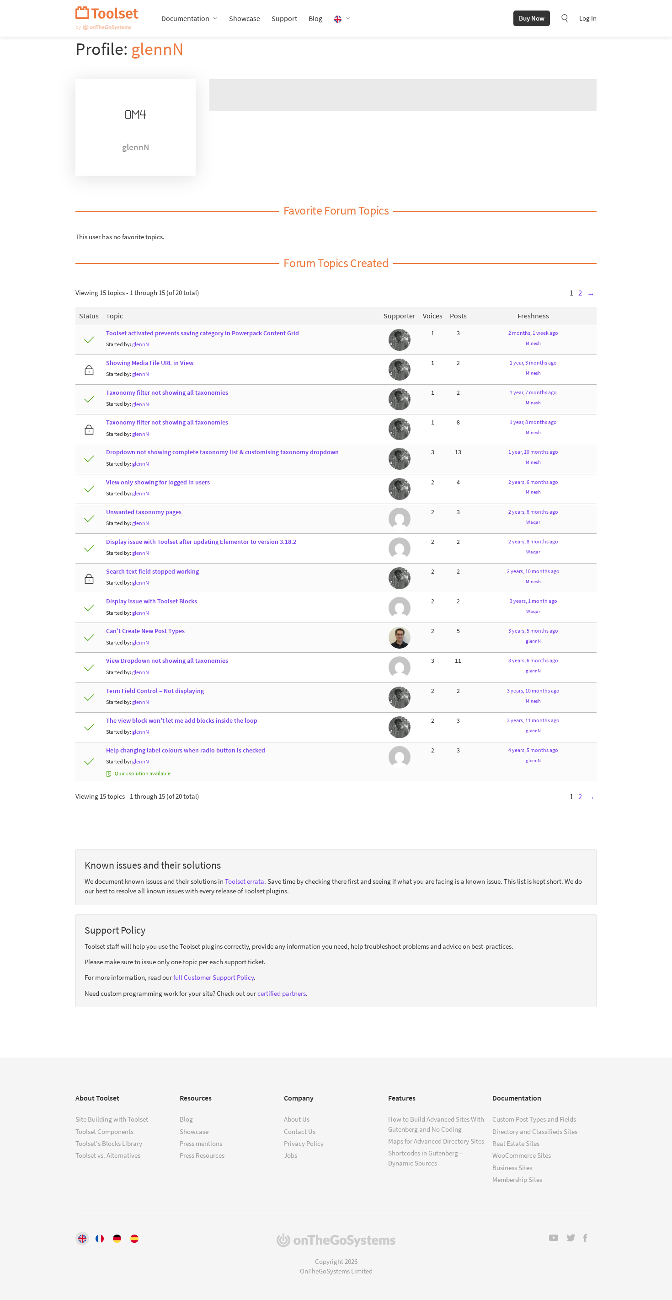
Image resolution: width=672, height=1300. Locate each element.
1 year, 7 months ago (533, 392)
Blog (315, 18)
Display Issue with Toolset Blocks (151, 601)
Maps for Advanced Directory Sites (436, 1141)
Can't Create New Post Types (145, 631)
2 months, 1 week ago (533, 332)
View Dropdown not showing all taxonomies (167, 661)
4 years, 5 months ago (533, 750)
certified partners (281, 993)
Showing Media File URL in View (149, 363)
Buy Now (531, 18)
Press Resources (202, 1155)
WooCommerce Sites (521, 1155)
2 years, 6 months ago (533, 481)
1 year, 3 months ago (533, 362)
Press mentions (201, 1143)
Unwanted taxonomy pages (143, 512)
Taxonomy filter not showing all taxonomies (167, 393)
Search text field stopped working (152, 571)
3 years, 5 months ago (533, 630)
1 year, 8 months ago (533, 422)
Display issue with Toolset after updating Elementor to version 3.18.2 (201, 542)
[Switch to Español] (134, 1239)
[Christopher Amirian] (400, 637)
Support (284, 18)
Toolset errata (244, 881)
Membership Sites (517, 1179)
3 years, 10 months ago (533, 690)
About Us (296, 1119)
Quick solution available (142, 773)
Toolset (107, 18)
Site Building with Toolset (111, 1119)
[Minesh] (400, 339)
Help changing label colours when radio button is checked (185, 750)
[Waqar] (400, 518)
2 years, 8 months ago (533, 541)
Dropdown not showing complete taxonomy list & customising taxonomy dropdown (222, 452)
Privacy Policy (304, 1143)
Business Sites (512, 1167)
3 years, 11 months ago (533, 720)
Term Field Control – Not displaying (155, 691)
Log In (588, 18)
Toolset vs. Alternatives (107, 1155)
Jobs (290, 1155)
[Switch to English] (82, 1239)
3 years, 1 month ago (533, 600)
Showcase (244, 18)
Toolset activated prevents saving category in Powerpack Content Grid (202, 333)
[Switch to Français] (100, 1239)
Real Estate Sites (515, 1143)
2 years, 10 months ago (533, 571)
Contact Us (299, 1131)
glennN (157, 48)
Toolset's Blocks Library (108, 1143)
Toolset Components (104, 1131)
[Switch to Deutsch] (117, 1239)
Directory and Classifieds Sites (534, 1131)
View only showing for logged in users (158, 482)
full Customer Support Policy (213, 977)
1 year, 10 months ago (533, 451)
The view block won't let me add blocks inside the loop (181, 721)
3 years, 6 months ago (533, 660)
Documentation (185, 18)
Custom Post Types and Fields (534, 1119)
